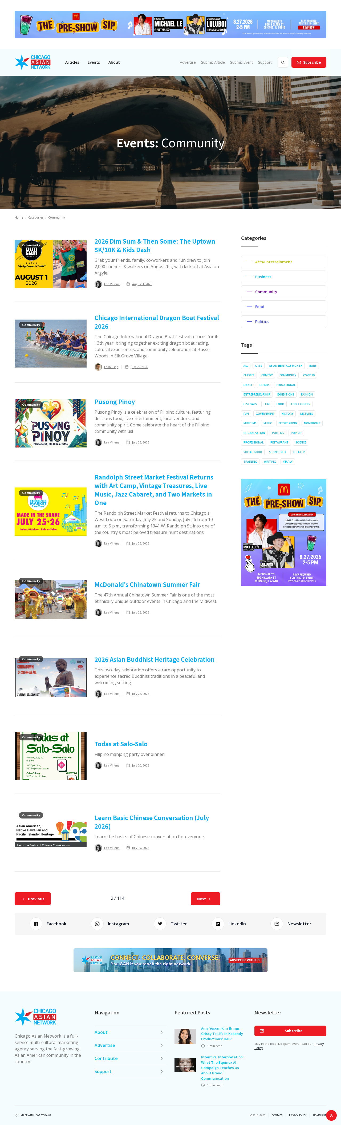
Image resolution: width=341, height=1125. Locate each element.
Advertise (188, 62)
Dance (248, 385)
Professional (253, 442)
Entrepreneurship (256, 394)
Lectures (306, 414)
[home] (33, 62)
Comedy (267, 375)
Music (267, 423)
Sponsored (277, 452)
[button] (72, 62)
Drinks (264, 385)
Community (287, 375)
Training (250, 461)
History (287, 414)
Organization (254, 433)
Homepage (319, 1115)
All (245, 366)
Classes (248, 375)
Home (19, 217)
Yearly (288, 461)
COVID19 (309, 375)
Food (280, 404)
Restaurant (279, 442)
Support (265, 62)
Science (300, 442)
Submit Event (241, 62)
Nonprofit (312, 423)
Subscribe (312, 62)
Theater (299, 452)
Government (265, 414)
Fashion (307, 394)
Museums (250, 423)
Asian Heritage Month (285, 366)
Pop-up (296, 433)
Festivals (250, 404)
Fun (246, 414)
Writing (270, 461)
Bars (312, 366)
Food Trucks (300, 404)
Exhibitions (285, 394)
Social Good (252, 452)
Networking (288, 423)
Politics (278, 433)
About (114, 62)
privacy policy (297, 1115)
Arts (258, 366)
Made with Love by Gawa (36, 1115)
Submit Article (213, 62)
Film (267, 404)
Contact (277, 1115)
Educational (286, 385)
